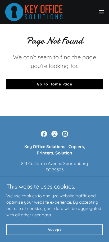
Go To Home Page (54, 84)
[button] (101, 12)
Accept (54, 229)
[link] (33, 12)
